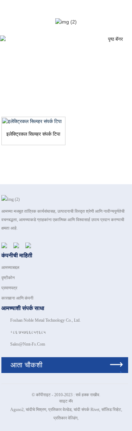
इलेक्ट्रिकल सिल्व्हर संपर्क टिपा (33, 134)
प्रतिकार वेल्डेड (59, 409)
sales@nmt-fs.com (27, 344)
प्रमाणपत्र (9, 287)
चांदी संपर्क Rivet (86, 409)
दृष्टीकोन (8, 277)
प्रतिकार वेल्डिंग (65, 418)
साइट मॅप (66, 401)
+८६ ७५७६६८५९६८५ (28, 332)
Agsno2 (17, 409)
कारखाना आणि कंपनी (17, 298)
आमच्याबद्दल (10, 267)
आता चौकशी (27, 365)
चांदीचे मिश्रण (36, 409)
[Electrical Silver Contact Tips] (33, 121)
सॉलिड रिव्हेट (111, 409)
